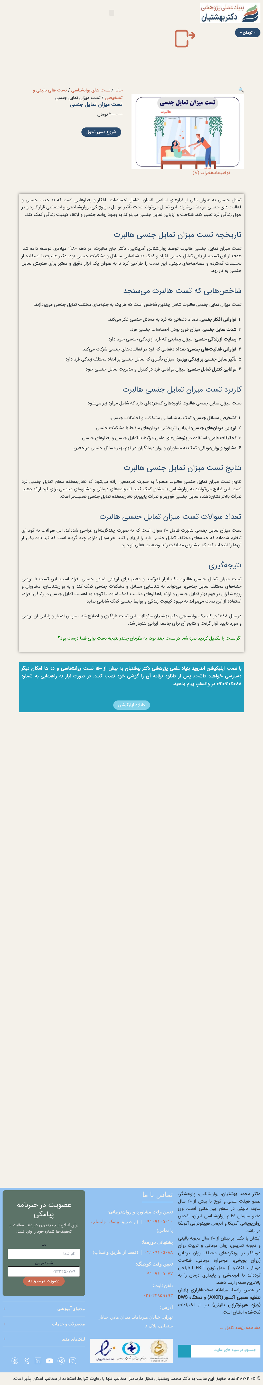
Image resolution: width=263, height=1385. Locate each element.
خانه (119, 90)
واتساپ (98, 1221)
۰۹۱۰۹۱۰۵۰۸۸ (159, 1252)
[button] (111, 13)
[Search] (184, 1351)
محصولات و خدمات (68, 1324)
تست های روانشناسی (90, 90)
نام (44, 1245)
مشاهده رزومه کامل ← (239, 1327)
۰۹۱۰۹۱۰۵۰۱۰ (159, 1221)
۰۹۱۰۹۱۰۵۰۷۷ (159, 1273)
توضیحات (221, 172)
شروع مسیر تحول (101, 132)
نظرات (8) (202, 172)
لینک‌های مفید (73, 1339)
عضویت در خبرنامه (44, 1281)
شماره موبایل (44, 1263)
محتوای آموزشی (71, 1309)
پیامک (114, 1221)
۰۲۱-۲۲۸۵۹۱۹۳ (158, 1295)
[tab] (221, 173)
